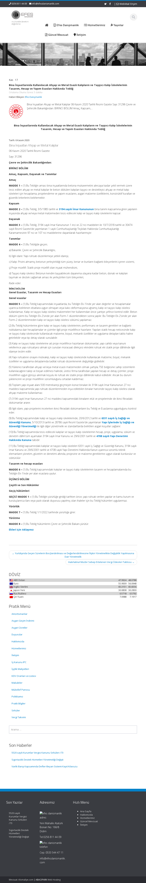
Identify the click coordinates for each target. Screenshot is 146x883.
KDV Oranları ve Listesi (24, 676)
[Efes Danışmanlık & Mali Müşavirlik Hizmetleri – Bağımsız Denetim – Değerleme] (23, 14)
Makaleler (17, 682)
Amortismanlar (19, 613)
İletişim (15, 655)
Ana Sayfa (85, 811)
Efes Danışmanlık (33, 97)
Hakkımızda (18, 641)
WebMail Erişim (128, 4)
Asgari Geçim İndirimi (23, 620)
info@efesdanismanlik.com (45, 3)
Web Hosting (54, 879)
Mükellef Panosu (21, 689)
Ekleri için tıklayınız (21, 529)
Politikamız (17, 696)
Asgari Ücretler (19, 627)
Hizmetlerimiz (19, 648)
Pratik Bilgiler (18, 703)
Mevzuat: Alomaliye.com (21, 879)
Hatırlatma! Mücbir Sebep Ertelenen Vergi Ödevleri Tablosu (101, 562)
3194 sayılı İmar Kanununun (76, 209)
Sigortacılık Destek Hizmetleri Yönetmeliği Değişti (37, 759)
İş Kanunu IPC (19, 662)
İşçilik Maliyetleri (20, 669)
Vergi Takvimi (19, 717)
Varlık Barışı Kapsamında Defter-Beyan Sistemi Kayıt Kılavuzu (44, 766)
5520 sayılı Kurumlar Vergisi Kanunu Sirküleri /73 (37, 752)
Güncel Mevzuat (89, 821)
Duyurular (17, 634)
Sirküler (16, 710)
